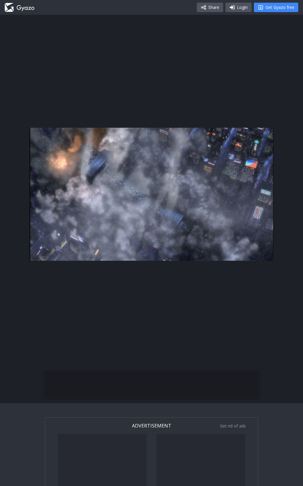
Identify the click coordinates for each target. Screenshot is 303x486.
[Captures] (19, 7)
